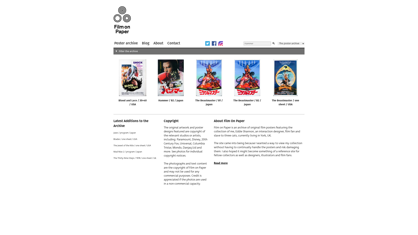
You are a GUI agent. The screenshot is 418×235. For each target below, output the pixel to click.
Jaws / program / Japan (124, 132)
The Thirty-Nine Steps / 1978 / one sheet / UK (134, 158)
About (158, 43)
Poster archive (126, 43)
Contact (173, 43)
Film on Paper (122, 20)
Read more (221, 163)
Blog (145, 43)
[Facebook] (214, 43)
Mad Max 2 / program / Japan (127, 151)
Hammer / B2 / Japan (170, 100)
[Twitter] (207, 43)
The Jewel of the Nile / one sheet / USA (132, 145)
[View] (132, 78)
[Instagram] (220, 43)
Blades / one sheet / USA (125, 139)
